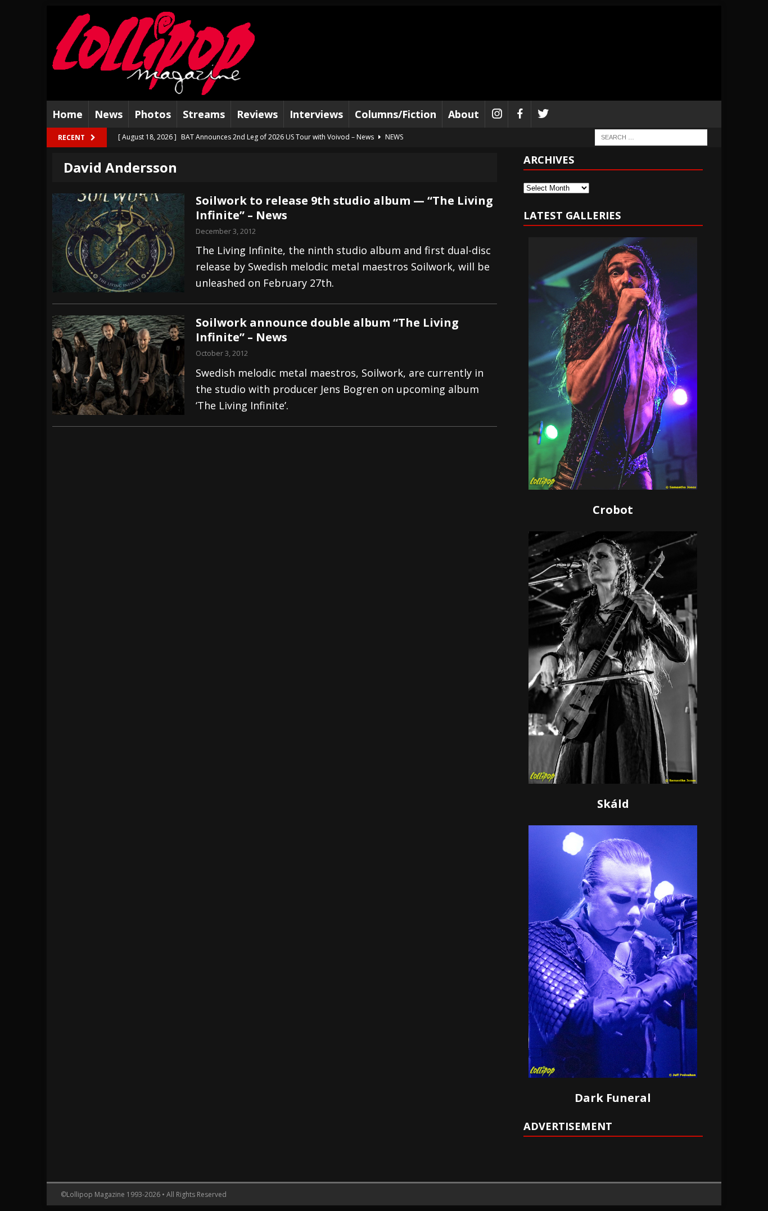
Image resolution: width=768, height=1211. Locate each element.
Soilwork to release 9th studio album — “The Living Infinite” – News (344, 208)
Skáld (613, 803)
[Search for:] (651, 137)
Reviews (257, 114)
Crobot (613, 509)
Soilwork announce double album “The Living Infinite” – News (327, 330)
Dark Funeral (613, 1097)
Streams (204, 114)
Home (67, 114)
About (463, 114)
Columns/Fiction (395, 114)
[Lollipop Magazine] (153, 53)
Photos (152, 114)
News (108, 114)
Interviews (316, 114)
